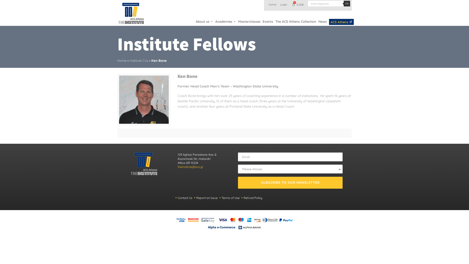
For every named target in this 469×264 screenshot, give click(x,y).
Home (272, 4)
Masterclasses (249, 21)
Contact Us (185, 198)
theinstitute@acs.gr (190, 167)
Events (268, 21)
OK (347, 3)
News (322, 21)
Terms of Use (231, 198)
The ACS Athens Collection (295, 21)
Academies (223, 21)
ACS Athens (339, 22)
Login (283, 4)
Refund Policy (253, 198)
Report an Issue (207, 198)
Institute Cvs (139, 60)
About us (202, 21)
